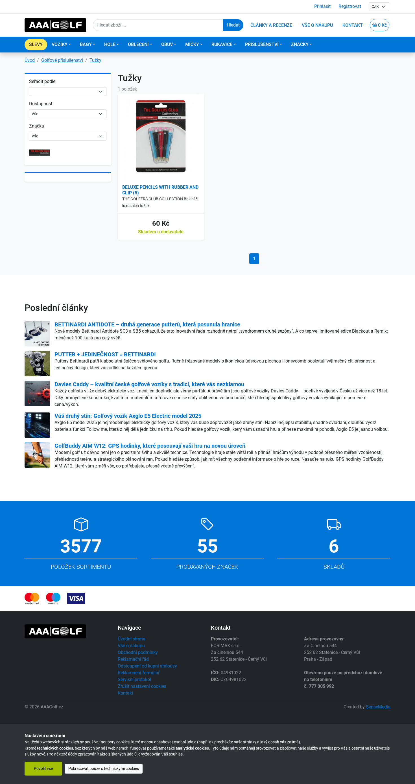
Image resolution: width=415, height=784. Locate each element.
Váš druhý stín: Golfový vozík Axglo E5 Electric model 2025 (127, 415)
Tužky (95, 60)
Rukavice (221, 44)
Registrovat (349, 6)
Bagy (86, 44)
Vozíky (59, 44)
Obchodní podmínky (138, 652)
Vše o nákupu (131, 645)
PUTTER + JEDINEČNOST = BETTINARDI (105, 354)
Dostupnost (40, 103)
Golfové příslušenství (62, 60)
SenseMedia (378, 707)
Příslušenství (262, 44)
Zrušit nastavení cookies (142, 686)
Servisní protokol (134, 679)
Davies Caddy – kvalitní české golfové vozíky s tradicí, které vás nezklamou (149, 384)
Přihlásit (322, 6)
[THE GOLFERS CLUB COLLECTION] (39, 152)
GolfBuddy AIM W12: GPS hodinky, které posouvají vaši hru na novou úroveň (149, 445)
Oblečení (138, 44)
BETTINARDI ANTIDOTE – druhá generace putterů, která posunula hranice (147, 324)
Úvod (30, 60)
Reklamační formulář (139, 672)
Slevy (36, 44)
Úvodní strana (131, 639)
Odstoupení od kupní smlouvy (147, 666)
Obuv (167, 44)
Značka (36, 126)
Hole (109, 44)
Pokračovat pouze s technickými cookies (103, 768)
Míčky (192, 44)
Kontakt (125, 693)
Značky (300, 44)
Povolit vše (43, 768)
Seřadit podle (42, 81)
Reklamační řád (133, 659)
